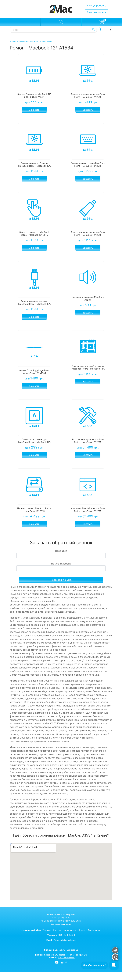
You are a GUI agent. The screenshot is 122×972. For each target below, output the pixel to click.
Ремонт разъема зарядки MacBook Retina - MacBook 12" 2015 (34, 302)
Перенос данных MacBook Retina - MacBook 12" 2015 (34, 509)
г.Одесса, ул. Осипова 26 (61, 950)
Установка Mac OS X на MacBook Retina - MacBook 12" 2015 (88, 509)
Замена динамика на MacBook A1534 (88, 298)
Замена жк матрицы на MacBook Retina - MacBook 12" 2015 (88, 95)
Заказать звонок (96, 12)
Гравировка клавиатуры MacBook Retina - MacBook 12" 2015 (34, 441)
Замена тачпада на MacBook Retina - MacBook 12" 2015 (34, 233)
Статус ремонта (96, 5)
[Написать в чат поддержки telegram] (115, 950)
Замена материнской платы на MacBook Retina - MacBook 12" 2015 (88, 367)
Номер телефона (61, 563)
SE (93, 29)
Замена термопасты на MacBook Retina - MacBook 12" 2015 (88, 233)
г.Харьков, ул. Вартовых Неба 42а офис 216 (61, 955)
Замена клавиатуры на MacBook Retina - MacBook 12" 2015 (88, 164)
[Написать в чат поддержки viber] (115, 957)
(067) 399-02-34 (66, 957)
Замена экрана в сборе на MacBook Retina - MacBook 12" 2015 (34, 164)
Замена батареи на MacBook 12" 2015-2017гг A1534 (34, 95)
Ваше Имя (61, 550)
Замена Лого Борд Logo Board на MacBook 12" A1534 (34, 371)
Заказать (34, 109)
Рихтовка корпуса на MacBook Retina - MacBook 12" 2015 (88, 440)
